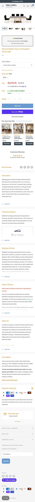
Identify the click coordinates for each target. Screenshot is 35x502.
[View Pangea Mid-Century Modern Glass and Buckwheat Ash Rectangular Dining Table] (18, 129)
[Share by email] (32, 167)
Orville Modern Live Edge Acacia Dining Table (30, 138)
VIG (3, 55)
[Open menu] (3, 6)
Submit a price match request (9, 380)
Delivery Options (6, 61)
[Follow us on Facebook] (3, 476)
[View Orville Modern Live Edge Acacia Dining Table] (30, 129)
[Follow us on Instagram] (10, 476)
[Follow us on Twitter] (6, 476)
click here (29, 299)
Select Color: (7, 74)
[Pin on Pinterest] (24, 167)
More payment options (17, 116)
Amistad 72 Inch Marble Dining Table (6, 138)
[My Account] (28, 6)
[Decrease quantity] (10, 99)
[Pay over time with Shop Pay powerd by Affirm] (17, 226)
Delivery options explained (7, 70)
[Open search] (24, 6)
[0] (31, 6)
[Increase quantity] (20, 99)
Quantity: (4, 99)
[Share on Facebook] (21, 167)
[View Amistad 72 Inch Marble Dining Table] (7, 129)
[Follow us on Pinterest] (14, 476)
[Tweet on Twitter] (28, 167)
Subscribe (6, 461)
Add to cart (17, 106)
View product (7, 143)
